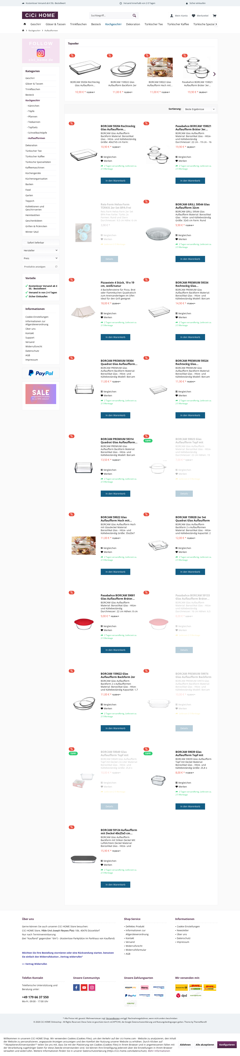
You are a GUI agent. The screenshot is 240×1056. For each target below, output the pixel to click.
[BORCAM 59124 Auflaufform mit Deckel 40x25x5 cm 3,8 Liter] (83, 858)
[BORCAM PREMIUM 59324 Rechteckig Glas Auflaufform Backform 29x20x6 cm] (158, 389)
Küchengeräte (33, 173)
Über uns (30, 328)
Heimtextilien (32, 215)
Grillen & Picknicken (36, 226)
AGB (27, 355)
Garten (29, 195)
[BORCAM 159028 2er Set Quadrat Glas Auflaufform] (158, 545)
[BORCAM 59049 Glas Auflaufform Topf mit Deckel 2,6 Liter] (83, 780)
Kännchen (33, 105)
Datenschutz (32, 350)
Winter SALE (32, 231)
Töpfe (31, 111)
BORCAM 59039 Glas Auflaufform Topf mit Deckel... (189, 753)
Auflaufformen (36, 138)
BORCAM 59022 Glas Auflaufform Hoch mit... (160, 83)
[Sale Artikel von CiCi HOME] (40, 394)
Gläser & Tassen (34, 83)
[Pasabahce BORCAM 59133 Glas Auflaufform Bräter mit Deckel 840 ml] (158, 624)
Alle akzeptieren (205, 1044)
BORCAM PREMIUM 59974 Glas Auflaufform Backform (193, 675)
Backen (29, 184)
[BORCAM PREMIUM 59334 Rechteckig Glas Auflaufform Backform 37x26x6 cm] (158, 311)
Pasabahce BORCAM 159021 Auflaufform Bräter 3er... (197, 83)
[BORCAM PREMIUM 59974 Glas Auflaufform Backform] (158, 702)
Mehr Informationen (159, 1050)
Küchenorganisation (36, 178)
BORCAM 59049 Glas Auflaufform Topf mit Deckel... (114, 753)
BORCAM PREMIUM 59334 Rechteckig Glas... (192, 284)
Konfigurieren (227, 1044)
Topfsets (33, 127)
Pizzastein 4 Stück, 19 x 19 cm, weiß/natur (117, 284)
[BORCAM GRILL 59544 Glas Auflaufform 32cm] (158, 233)
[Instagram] (92, 987)
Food (28, 189)
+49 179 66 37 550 (35, 997)
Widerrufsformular (136, 949)
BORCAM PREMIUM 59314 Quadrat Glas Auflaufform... (119, 440)
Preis (26, 258)
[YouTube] (84, 987)
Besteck (29, 94)
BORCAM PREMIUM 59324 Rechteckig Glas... (192, 362)
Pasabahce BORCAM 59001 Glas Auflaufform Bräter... (118, 597)
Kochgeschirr (32, 100)
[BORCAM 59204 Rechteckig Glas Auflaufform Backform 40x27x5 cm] (85, 67)
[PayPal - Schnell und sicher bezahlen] (40, 373)
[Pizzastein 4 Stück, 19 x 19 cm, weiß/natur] (83, 311)
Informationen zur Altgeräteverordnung (36, 323)
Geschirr (30, 78)
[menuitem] (214, 15)
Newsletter (183, 930)
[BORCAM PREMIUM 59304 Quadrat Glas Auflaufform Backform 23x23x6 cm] (83, 389)
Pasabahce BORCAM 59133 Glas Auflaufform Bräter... (193, 597)
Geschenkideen (33, 220)
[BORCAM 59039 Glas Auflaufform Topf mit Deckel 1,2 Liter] (158, 780)
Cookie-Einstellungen (36, 316)
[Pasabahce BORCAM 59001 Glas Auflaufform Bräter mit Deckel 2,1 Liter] (83, 624)
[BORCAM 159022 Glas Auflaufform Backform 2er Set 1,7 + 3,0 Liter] (122, 67)
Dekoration (31, 145)
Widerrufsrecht (33, 346)
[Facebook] (76, 987)
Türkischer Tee (33, 150)
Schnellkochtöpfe (37, 132)
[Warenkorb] (214, 15)
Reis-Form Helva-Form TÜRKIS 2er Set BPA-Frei (116, 206)
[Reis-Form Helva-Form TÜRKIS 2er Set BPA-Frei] (83, 233)
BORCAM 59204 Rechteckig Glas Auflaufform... (85, 83)
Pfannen (32, 116)
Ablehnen (185, 1044)
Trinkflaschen (32, 89)
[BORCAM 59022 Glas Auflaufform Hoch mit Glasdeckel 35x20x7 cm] (160, 67)
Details (109, 258)
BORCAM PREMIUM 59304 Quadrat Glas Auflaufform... (119, 362)
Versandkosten (113, 1018)
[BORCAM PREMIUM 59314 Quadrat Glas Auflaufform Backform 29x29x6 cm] (83, 467)
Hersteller (29, 250)
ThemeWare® (200, 1022)
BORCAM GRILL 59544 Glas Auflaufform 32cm (193, 206)
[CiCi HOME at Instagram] (41, 51)
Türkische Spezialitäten (38, 162)
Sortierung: (175, 108)
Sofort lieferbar (35, 242)
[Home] (25, 24)
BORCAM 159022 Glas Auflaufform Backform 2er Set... (122, 83)
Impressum (31, 359)
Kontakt (29, 333)
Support (29, 337)
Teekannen (34, 121)
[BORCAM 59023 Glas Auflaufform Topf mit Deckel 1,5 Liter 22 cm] (158, 467)
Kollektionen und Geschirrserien (34, 208)
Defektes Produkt (135, 926)
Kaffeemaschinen (34, 167)
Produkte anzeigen (34, 266)
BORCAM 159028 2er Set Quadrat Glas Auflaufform (193, 519)
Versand (29, 342)
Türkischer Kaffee (35, 156)
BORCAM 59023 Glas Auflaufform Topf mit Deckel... (189, 440)
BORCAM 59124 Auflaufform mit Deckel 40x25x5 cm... (119, 831)
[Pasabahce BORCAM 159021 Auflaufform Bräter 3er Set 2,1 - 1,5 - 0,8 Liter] (197, 67)
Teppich (29, 200)
